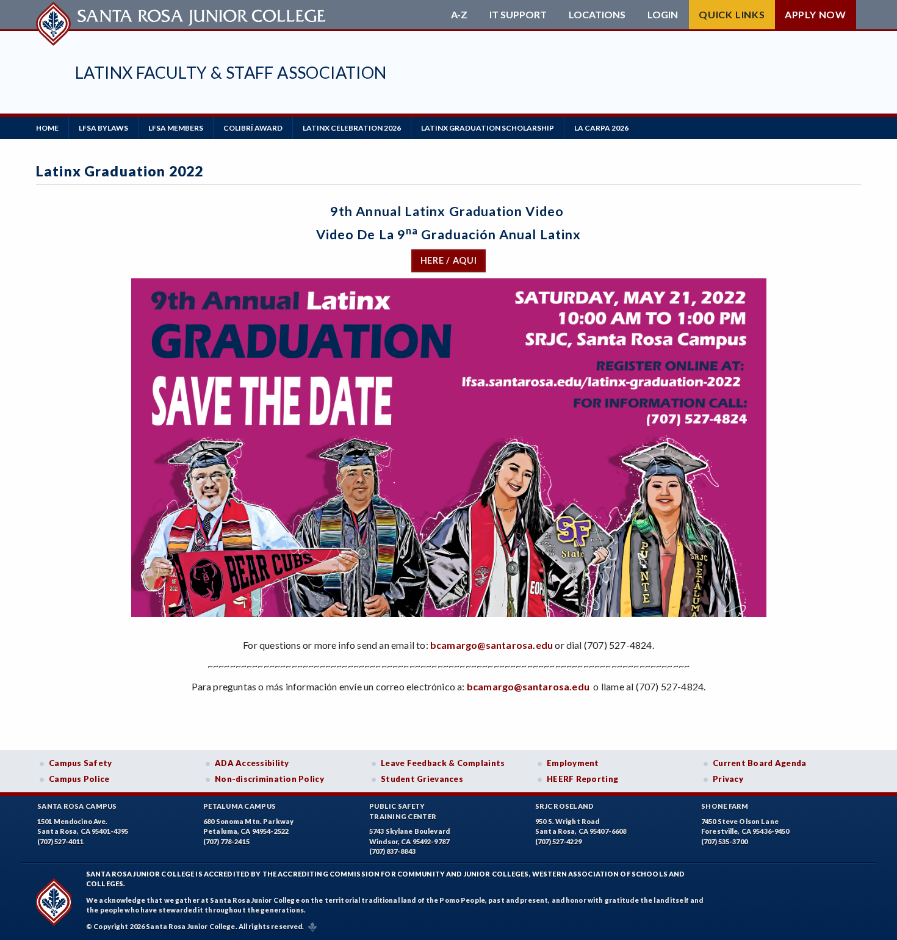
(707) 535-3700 (724, 841)
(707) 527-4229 (558, 841)
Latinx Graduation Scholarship (487, 127)
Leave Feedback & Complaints (443, 763)
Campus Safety (80, 763)
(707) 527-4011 (60, 841)
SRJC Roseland (564, 806)
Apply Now (815, 14)
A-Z (459, 15)
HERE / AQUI (448, 260)
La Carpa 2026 (601, 127)
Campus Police (79, 779)
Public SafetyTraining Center (402, 811)
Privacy (728, 779)
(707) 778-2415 (226, 841)
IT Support (518, 15)
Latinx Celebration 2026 (352, 127)
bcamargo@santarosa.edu (491, 645)
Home (47, 127)
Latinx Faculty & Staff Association (231, 72)
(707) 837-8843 (392, 851)
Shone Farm (725, 806)
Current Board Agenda (760, 763)
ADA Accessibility (252, 763)
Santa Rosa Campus (77, 806)
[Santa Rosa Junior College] (182, 14)
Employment (573, 763)
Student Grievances (422, 779)
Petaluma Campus (239, 806)
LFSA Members (175, 127)
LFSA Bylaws (103, 127)
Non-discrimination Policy (269, 779)
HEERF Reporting (582, 779)
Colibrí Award (253, 127)
